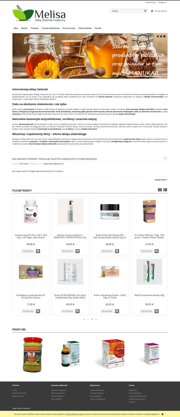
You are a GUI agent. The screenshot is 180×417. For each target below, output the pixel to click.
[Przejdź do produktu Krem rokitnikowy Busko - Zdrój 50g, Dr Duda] (109, 275)
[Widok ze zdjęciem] (160, 189)
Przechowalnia (95, 396)
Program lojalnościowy (138, 396)
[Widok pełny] (165, 189)
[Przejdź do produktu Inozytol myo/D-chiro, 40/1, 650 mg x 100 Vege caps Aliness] (30, 215)
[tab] (158, 36)
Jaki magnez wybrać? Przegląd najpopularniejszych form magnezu (54, 158)
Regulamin (133, 390)
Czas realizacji (56, 399)
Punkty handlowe (19, 393)
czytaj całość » (161, 180)
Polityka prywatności (137, 399)
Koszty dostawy (57, 396)
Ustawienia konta (97, 393)
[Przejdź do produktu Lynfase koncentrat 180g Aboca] (70, 354)
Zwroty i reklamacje (97, 399)
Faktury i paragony (58, 390)
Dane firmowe (17, 396)
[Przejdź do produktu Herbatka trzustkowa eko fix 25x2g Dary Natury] (30, 275)
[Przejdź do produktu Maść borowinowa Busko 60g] (149, 275)
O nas (14, 390)
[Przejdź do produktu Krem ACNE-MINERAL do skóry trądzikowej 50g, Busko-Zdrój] (70, 275)
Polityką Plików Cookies (74, 414)
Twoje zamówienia (97, 390)
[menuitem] (16, 28)
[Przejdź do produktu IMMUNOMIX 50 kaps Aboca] (148, 354)
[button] (38, 251)
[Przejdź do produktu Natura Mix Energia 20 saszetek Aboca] (109, 354)
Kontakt (132, 402)
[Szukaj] (145, 11)
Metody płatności (58, 393)
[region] (90, 56)
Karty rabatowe (135, 393)
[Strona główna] (39, 14)
